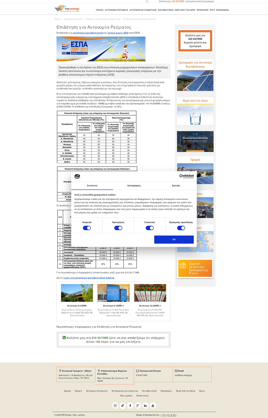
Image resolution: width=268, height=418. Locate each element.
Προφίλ (195, 159)
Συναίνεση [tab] (92, 185)
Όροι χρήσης (126, 395)
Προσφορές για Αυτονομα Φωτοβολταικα (195, 64)
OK (174, 239)
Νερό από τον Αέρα (185, 10)
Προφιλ (99, 10)
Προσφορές (202, 10)
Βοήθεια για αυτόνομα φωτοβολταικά (103, 19)
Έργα (212, 10)
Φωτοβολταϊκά (165, 10)
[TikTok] (123, 406)
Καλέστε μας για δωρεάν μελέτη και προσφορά (195, 41)
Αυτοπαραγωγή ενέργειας (125, 390)
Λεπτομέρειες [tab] (134, 185)
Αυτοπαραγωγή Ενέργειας (143, 10)
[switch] (118, 228)
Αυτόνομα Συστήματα (116, 10)
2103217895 (141, 375)
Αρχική (57, 19)
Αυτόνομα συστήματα (97, 390)
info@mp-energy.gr (183, 375)
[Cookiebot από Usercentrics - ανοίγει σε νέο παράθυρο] (181, 176)
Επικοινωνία (222, 10)
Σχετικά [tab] (176, 185)
